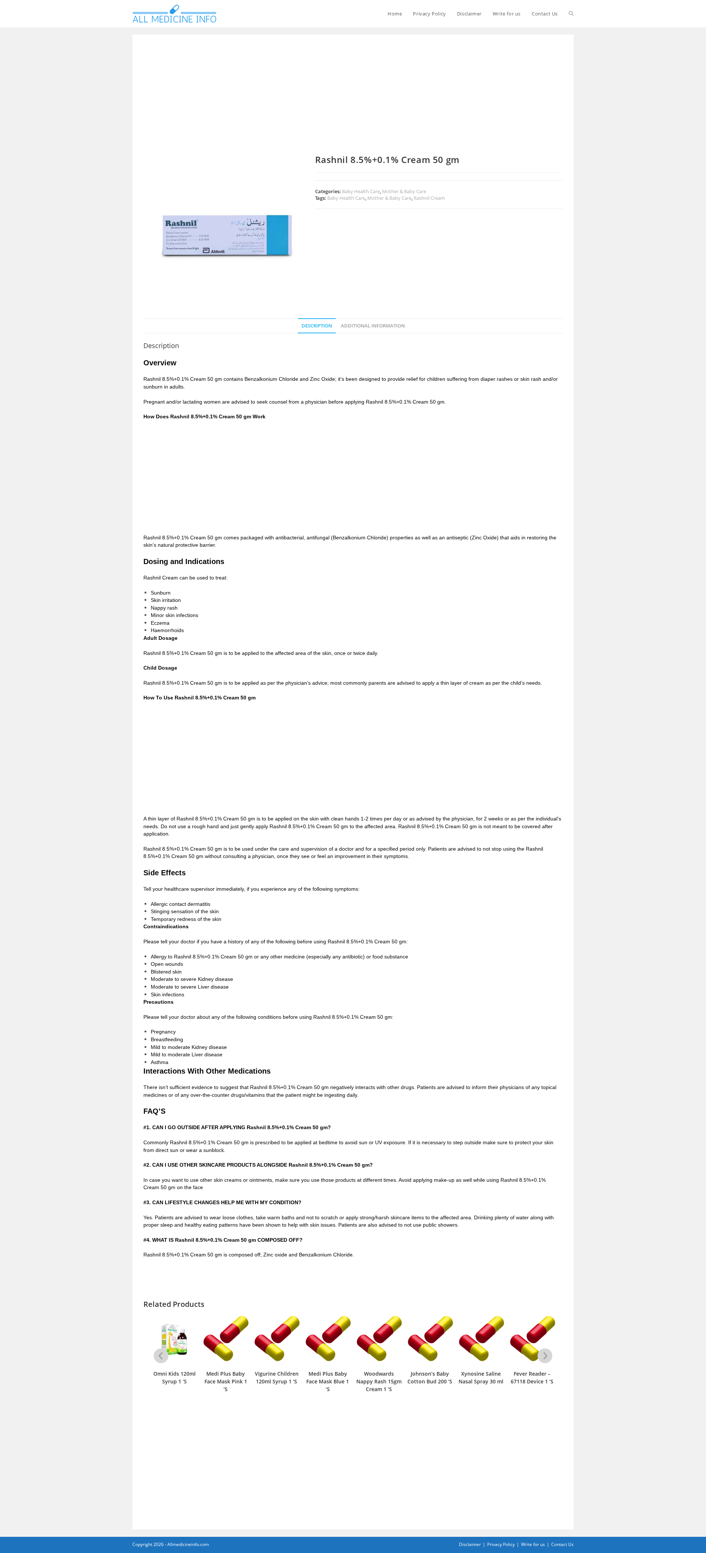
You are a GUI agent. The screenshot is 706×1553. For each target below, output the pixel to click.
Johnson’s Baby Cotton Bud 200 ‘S (429, 1377)
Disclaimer (470, 1544)
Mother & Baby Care (404, 191)
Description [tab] (317, 326)
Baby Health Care (361, 191)
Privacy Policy (501, 1544)
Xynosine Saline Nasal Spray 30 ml (481, 1377)
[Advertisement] (353, 100)
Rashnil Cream (429, 198)
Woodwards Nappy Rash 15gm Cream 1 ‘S (379, 1381)
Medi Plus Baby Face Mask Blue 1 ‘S (327, 1381)
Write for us (533, 1544)
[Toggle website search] (571, 13)
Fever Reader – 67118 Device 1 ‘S (532, 1377)
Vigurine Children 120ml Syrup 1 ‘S (277, 1377)
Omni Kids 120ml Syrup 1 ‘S (174, 1377)
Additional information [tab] (373, 326)
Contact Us (562, 1544)
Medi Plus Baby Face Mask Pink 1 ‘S (225, 1381)
